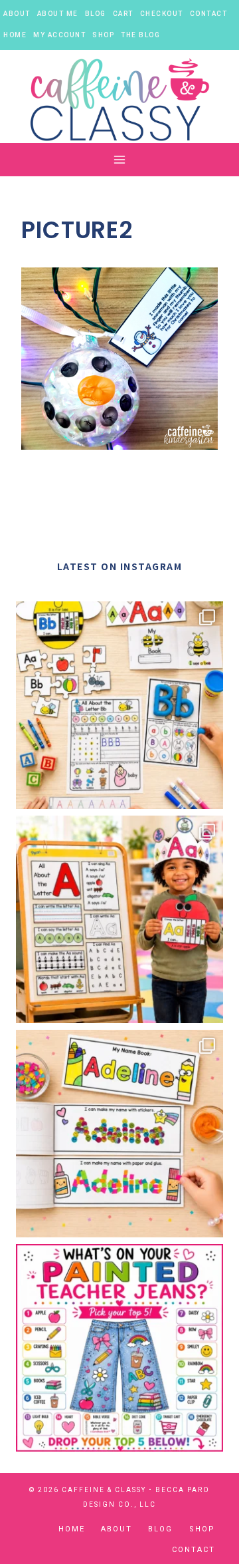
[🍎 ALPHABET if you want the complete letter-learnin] (119, 919)
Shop (103, 35)
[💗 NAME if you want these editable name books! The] (119, 1133)
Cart (123, 13)
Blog (95, 13)
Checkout (161, 13)
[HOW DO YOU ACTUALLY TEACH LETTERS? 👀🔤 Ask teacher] (119, 705)
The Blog (140, 35)
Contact (209, 13)
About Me (57, 13)
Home (15, 35)
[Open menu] (120, 160)
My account (59, 35)
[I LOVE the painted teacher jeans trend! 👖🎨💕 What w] (119, 1348)
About (17, 13)
